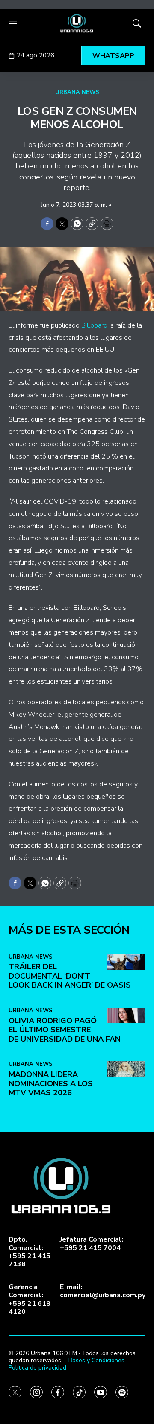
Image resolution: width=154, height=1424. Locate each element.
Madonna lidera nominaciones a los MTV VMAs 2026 (51, 1083)
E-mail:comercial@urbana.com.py (102, 1291)
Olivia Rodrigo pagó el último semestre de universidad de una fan (65, 1030)
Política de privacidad (37, 1368)
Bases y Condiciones (96, 1360)
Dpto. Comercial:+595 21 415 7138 (29, 1252)
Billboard (94, 325)
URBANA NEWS (77, 92)
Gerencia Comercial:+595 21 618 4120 (29, 1299)
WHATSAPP (113, 55)
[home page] (76, 23)
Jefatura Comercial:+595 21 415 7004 (91, 1244)
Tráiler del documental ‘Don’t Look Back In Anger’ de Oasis (70, 976)
